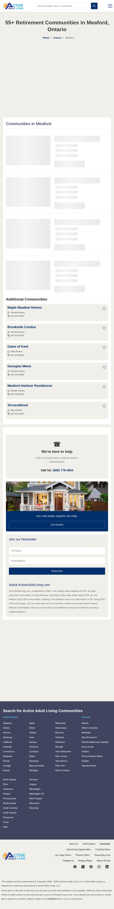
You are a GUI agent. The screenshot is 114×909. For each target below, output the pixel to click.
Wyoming (33, 808)
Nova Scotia (88, 746)
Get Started (57, 524)
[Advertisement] (57, 62)
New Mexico (61, 761)
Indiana (32, 732)
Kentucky (33, 746)
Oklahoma (8, 789)
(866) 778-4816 (63, 470)
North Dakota (9, 779)
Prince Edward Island (92, 756)
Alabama (7, 723)
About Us (73, 844)
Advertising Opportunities (78, 849)
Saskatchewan (89, 765)
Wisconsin (34, 803)
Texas (6, 822)
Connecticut (9, 751)
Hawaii (6, 770)
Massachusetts (36, 765)
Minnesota (60, 723)
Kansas (33, 742)
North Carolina (62, 770)
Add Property (89, 844)
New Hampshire (63, 751)
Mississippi (60, 728)
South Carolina (10, 808)
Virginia (32, 784)
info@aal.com (53, 898)
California (7, 742)
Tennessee (8, 817)
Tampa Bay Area (102, 855)
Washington (35, 789)
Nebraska (60, 742)
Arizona (6, 732)
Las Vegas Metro (63, 855)
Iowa (31, 737)
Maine (32, 756)
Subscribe (57, 571)
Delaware (7, 756)
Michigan (33, 770)
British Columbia (90, 728)
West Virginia (35, 798)
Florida (6, 761)
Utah (5, 827)
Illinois (32, 728)
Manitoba (86, 732)
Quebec (85, 761)
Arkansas (7, 737)
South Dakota (9, 812)
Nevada (59, 746)
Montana (59, 737)
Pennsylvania (9, 798)
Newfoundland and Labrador (95, 742)
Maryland (33, 761)
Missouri (59, 732)
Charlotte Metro (102, 849)
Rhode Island (9, 803)
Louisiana (33, 751)
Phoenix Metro (83, 855)
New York (60, 765)
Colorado (7, 746)
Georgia (7, 765)
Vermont (33, 779)
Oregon (6, 793)
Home (46, 37)
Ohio (5, 784)
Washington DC (36, 793)
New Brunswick (89, 737)
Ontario (85, 751)
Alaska (6, 728)
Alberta (85, 723)
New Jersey (61, 756)
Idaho (32, 723)
